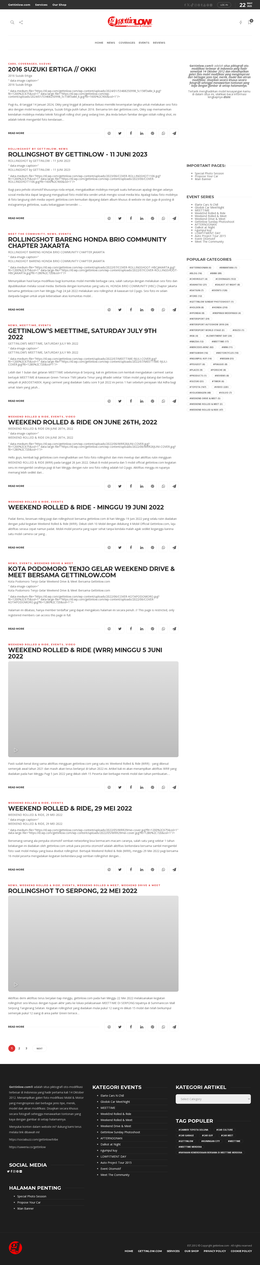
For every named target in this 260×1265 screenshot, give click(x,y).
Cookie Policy (241, 1251)
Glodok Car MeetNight (209, 207)
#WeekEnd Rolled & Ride (206, 409)
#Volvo (225, 392)
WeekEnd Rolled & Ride (28, 416)
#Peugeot (197, 364)
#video (221, 387)
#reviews (222, 375)
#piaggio (220, 364)
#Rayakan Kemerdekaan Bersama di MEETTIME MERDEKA (210, 1152)
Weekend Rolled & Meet (98, 885)
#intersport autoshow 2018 (209, 324)
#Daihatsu (198, 284)
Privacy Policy (215, 1251)
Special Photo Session (209, 173)
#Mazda (197, 341)
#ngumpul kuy (201, 358)
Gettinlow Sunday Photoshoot (214, 221)
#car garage (186, 1135)
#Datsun (197, 290)
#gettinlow (186, 1141)
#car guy (207, 1135)
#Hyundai (197, 313)
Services (41, 4)
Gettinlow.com (19, 4)
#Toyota (198, 387)
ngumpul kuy (203, 230)
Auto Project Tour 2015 (210, 236)
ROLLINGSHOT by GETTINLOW (32, 148)
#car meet (227, 1135)
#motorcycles (227, 352)
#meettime (234, 1141)
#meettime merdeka (190, 1146)
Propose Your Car (206, 176)
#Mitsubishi (199, 352)
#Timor (218, 381)
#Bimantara (228, 267)
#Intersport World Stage (207, 330)
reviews (159, 42)
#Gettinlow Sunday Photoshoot (212, 301)
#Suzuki (197, 381)
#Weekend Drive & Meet (205, 398)
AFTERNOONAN (206, 224)
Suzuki (45, 63)
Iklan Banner (203, 179)
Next (40, 1048)
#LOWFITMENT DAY (219, 335)
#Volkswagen (200, 392)
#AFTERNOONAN (200, 267)
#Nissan (227, 358)
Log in (224, 4)
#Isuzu (238, 330)
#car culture (224, 1129)
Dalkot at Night (205, 227)
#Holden (197, 307)
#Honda (220, 307)
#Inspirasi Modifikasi (226, 313)
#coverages (226, 279)
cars (12, 63)
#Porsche (218, 370)
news (111, 42)
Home (99, 42)
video (71, 416)
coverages (127, 42)
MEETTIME (28, 325)
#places (196, 370)
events (144, 42)
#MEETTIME (220, 341)
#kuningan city (210, 1141)
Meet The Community (26, 233)
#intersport (199, 318)
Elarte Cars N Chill (206, 204)
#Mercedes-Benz (201, 347)
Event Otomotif (205, 238)
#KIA (194, 335)
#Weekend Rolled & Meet (206, 404)
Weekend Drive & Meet (54, 563)
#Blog (196, 273)
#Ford (196, 296)
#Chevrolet (198, 279)
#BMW (216, 273)
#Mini (227, 347)
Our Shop (59, 4)
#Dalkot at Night (227, 284)
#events (219, 290)
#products (198, 375)
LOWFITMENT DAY (207, 233)
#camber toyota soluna (193, 1129)
